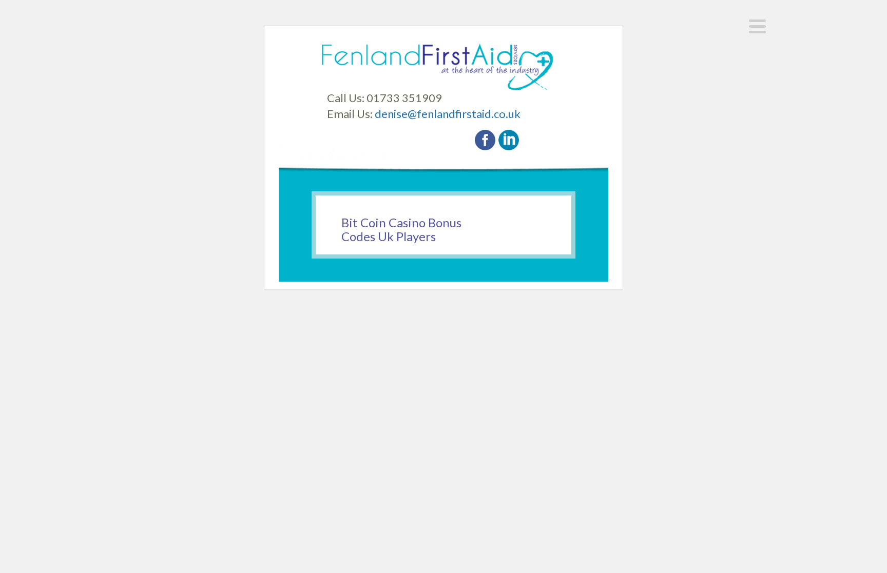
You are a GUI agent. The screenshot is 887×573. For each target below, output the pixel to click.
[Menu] (757, 26)
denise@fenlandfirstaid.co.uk (447, 114)
